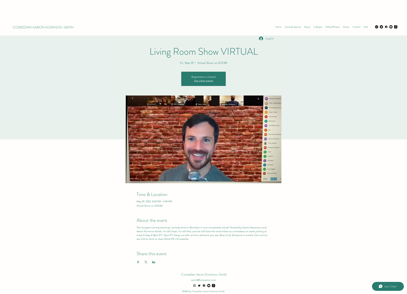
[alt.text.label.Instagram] (194, 285)
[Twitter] (381, 26)
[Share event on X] (145, 262)
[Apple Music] (395, 26)
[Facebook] (386, 26)
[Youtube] (391, 26)
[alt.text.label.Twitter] (199, 285)
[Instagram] (376, 26)
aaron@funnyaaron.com (203, 279)
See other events (203, 80)
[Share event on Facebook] (138, 262)
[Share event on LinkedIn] (153, 262)
